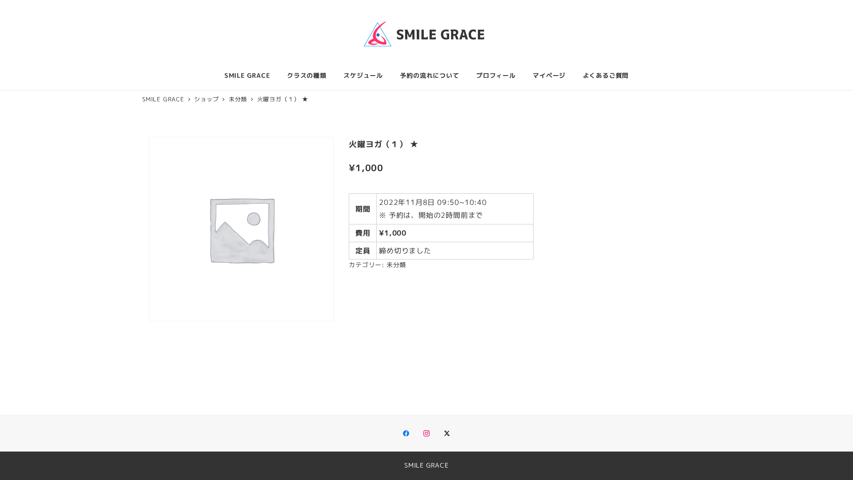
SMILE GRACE (426, 465)
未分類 (396, 264)
